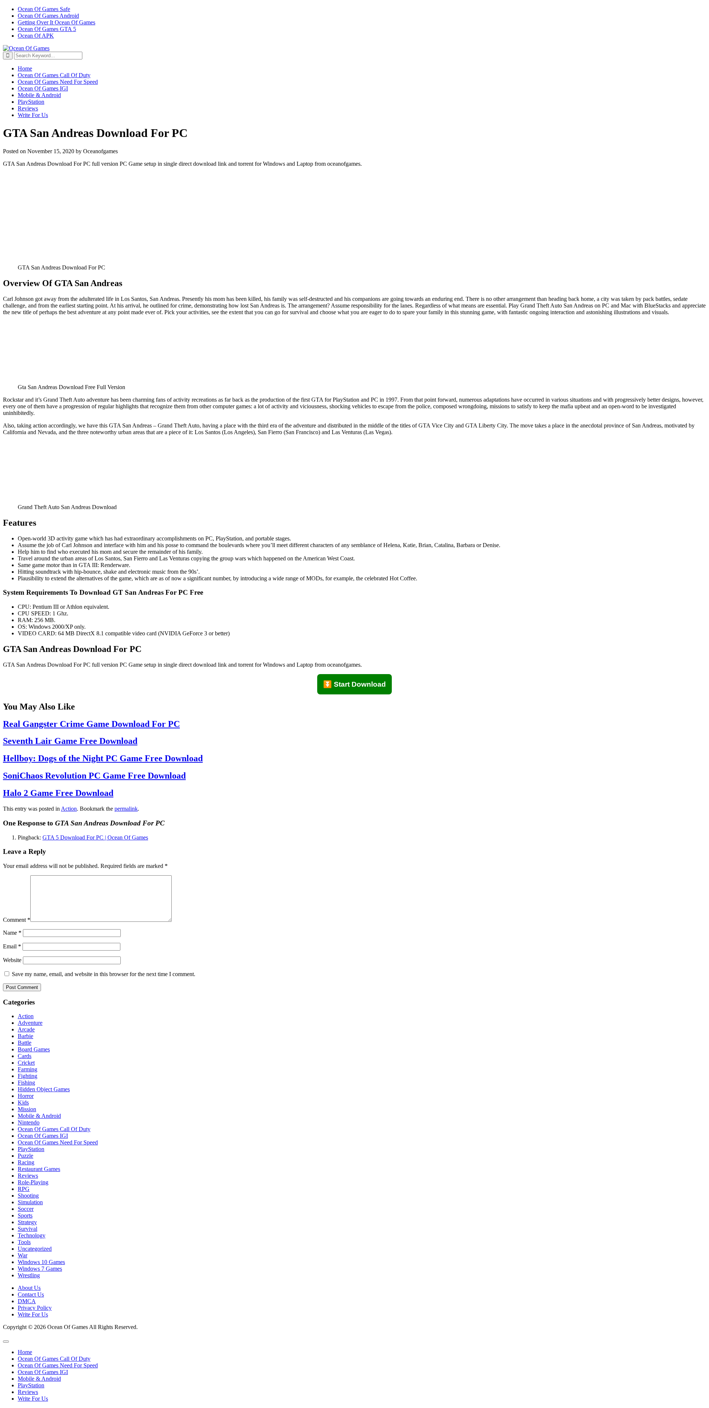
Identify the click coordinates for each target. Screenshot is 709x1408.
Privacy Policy (35, 1308)
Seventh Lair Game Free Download (70, 741)
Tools (24, 1242)
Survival (27, 1229)
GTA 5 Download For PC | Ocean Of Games (95, 837)
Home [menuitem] (25, 1352)
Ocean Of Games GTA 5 (47, 29)
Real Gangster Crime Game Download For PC (91, 724)
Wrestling (29, 1275)
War (22, 1255)
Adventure (30, 1023)
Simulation (30, 1202)
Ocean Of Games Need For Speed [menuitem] (58, 1365)
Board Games (34, 1049)
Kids (23, 1102)
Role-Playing (33, 1182)
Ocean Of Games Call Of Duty (54, 75)
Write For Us (33, 115)
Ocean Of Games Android (48, 16)
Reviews (28, 108)
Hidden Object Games (44, 1089)
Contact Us (31, 1294)
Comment (16, 920)
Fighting (27, 1076)
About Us (29, 1288)
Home (25, 68)
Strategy (27, 1222)
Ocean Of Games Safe (44, 9)
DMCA (27, 1301)
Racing (26, 1162)
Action (69, 809)
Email (12, 946)
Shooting (28, 1195)
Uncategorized (35, 1249)
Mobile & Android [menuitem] (39, 1379)
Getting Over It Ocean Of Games (56, 22)
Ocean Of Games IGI (43, 88)
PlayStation (31, 102)
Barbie (25, 1036)
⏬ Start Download (354, 684)
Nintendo (29, 1122)
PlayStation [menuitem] (31, 1385)
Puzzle (25, 1156)
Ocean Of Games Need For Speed (58, 82)
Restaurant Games (39, 1169)
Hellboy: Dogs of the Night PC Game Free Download (103, 758)
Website (12, 960)
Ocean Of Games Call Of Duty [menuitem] (54, 1359)
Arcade (26, 1029)
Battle (24, 1043)
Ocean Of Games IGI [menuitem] (43, 1372)
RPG (24, 1189)
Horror (26, 1096)
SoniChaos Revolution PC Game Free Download (94, 775)
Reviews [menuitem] (28, 1392)
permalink (126, 809)
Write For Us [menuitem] (33, 1398)
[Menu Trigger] (6, 1341)
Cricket (26, 1063)
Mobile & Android (39, 95)
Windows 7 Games (40, 1269)
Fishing (26, 1082)
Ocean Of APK (36, 35)
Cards (24, 1056)
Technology (31, 1235)
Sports (25, 1215)
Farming (27, 1069)
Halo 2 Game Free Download (58, 793)
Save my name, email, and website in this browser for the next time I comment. (103, 974)
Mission (27, 1109)
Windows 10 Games (41, 1262)
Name (12, 933)
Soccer (26, 1209)
